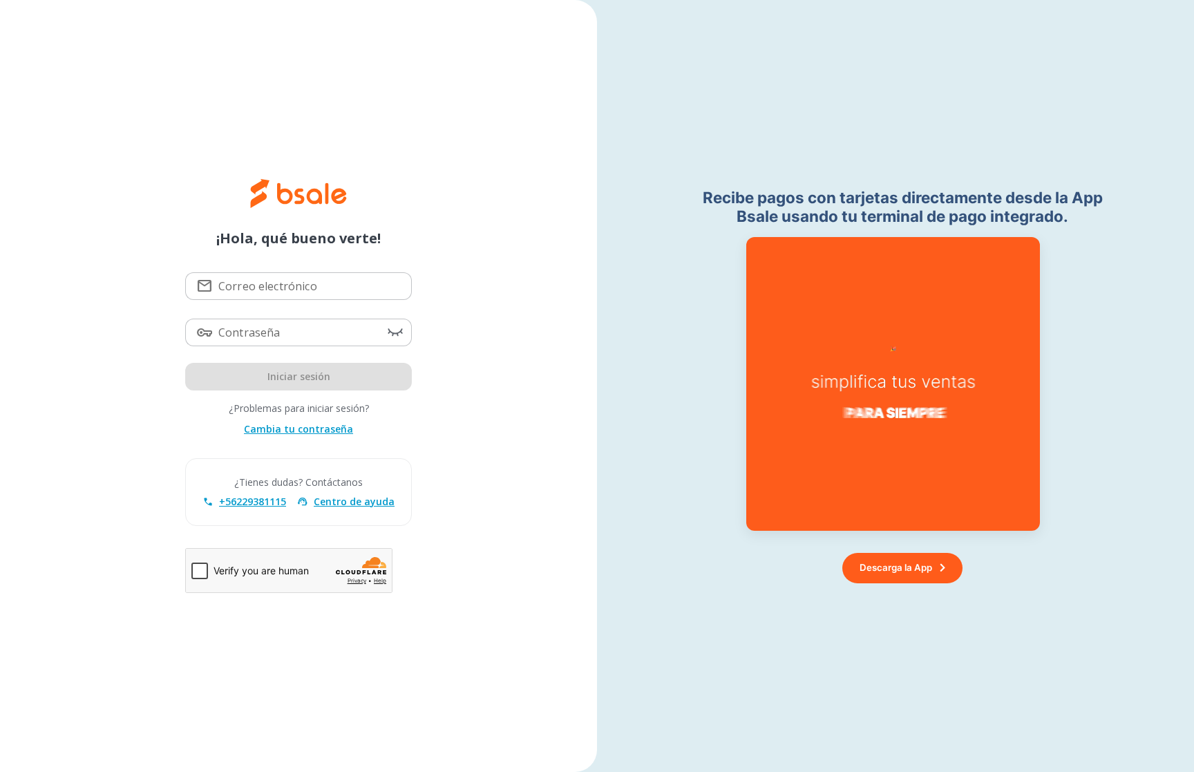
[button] (395, 332)
